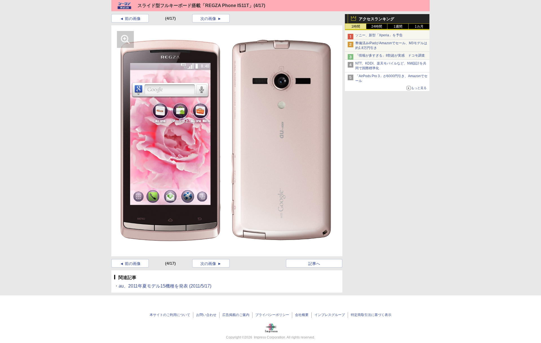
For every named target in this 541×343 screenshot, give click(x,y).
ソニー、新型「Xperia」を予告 (379, 35)
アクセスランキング (376, 19)
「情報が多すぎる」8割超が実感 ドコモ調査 (390, 55)
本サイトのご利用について (170, 315)
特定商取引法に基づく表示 (371, 315)
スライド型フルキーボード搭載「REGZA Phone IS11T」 (196, 5)
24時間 (376, 26)
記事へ (314, 263)
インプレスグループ (329, 315)
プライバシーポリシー (272, 315)
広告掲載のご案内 (235, 315)
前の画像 (133, 18)
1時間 (355, 26)
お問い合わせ (206, 315)
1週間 (398, 26)
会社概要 (302, 315)
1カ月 (419, 26)
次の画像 (208, 18)
